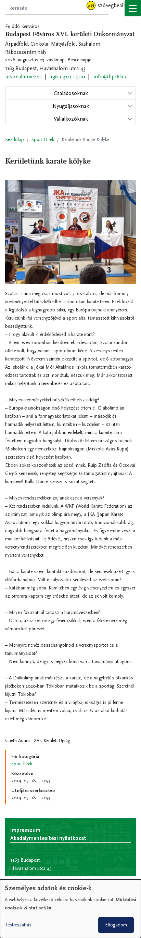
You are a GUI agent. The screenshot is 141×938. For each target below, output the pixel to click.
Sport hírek (21, 764)
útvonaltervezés (23, 76)
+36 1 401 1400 (67, 76)
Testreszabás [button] (18, 925)
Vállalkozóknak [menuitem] (71, 119)
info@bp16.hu (109, 76)
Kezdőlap (14, 139)
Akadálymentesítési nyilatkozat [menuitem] (48, 838)
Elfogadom (116, 925)
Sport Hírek (42, 139)
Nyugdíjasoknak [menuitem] (71, 106)
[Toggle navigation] (133, 8)
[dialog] (70, 908)
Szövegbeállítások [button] (118, 5)
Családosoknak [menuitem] (71, 93)
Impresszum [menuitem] (25, 830)
